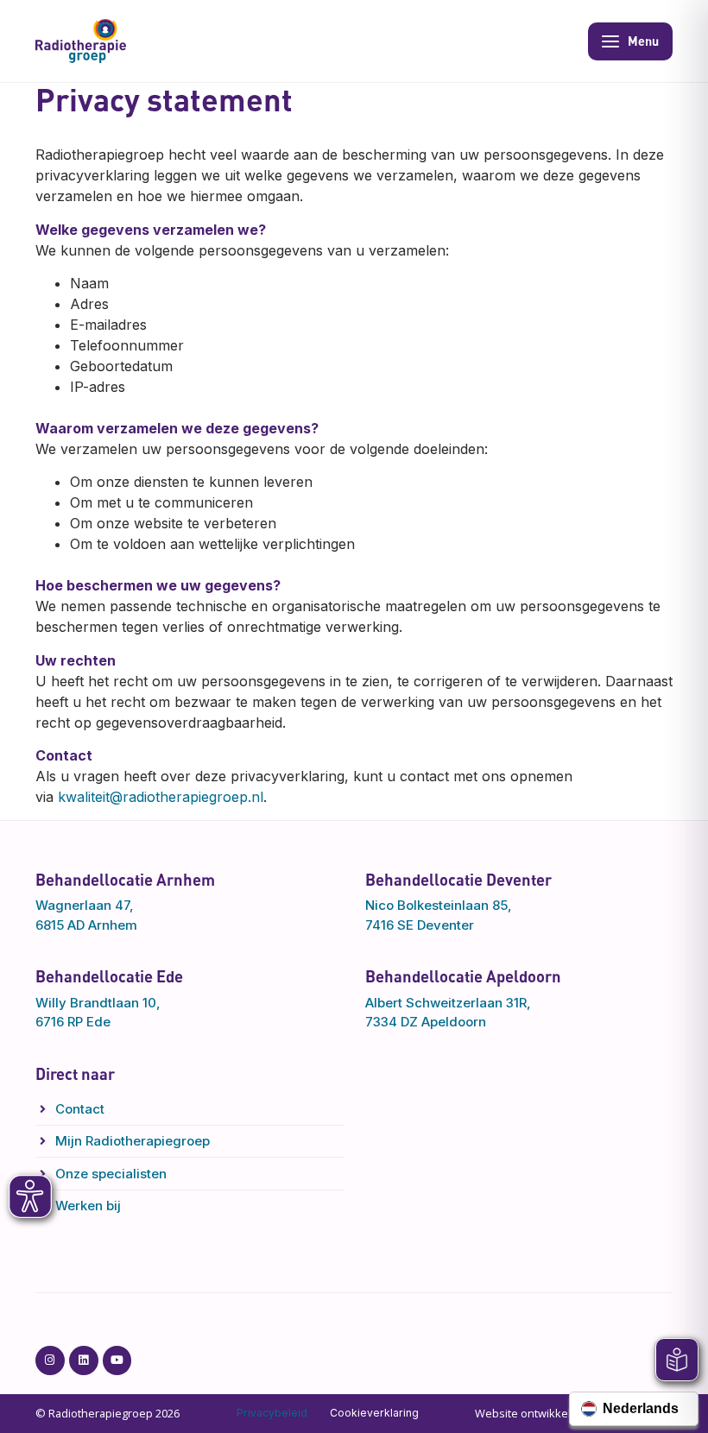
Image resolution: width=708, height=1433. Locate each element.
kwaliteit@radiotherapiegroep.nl (160, 796)
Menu (643, 40)
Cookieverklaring (374, 1412)
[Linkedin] (83, 1360)
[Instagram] (50, 1360)
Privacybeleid (272, 1412)
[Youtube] (117, 1360)
